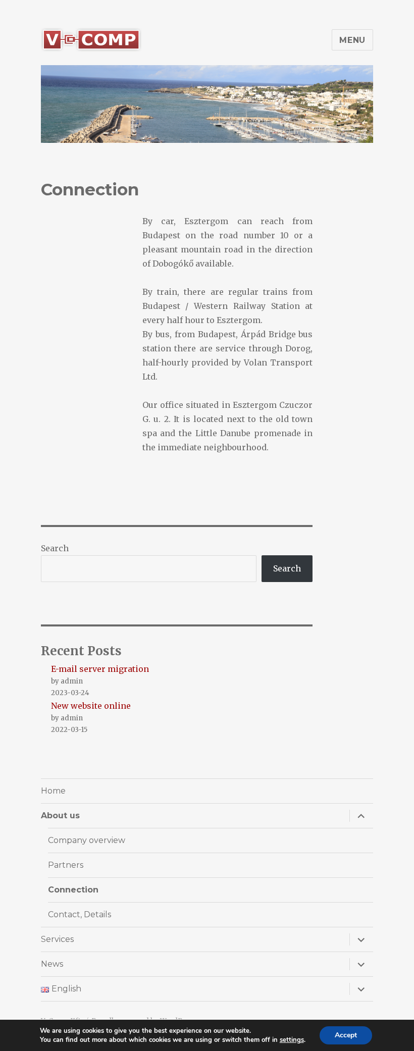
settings (292, 1039)
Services (57, 939)
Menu (352, 40)
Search (55, 548)
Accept (346, 1035)
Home (53, 791)
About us (60, 815)
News (52, 964)
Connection (73, 890)
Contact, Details (79, 914)
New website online (91, 706)
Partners (65, 865)
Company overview (86, 840)
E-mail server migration (100, 669)
